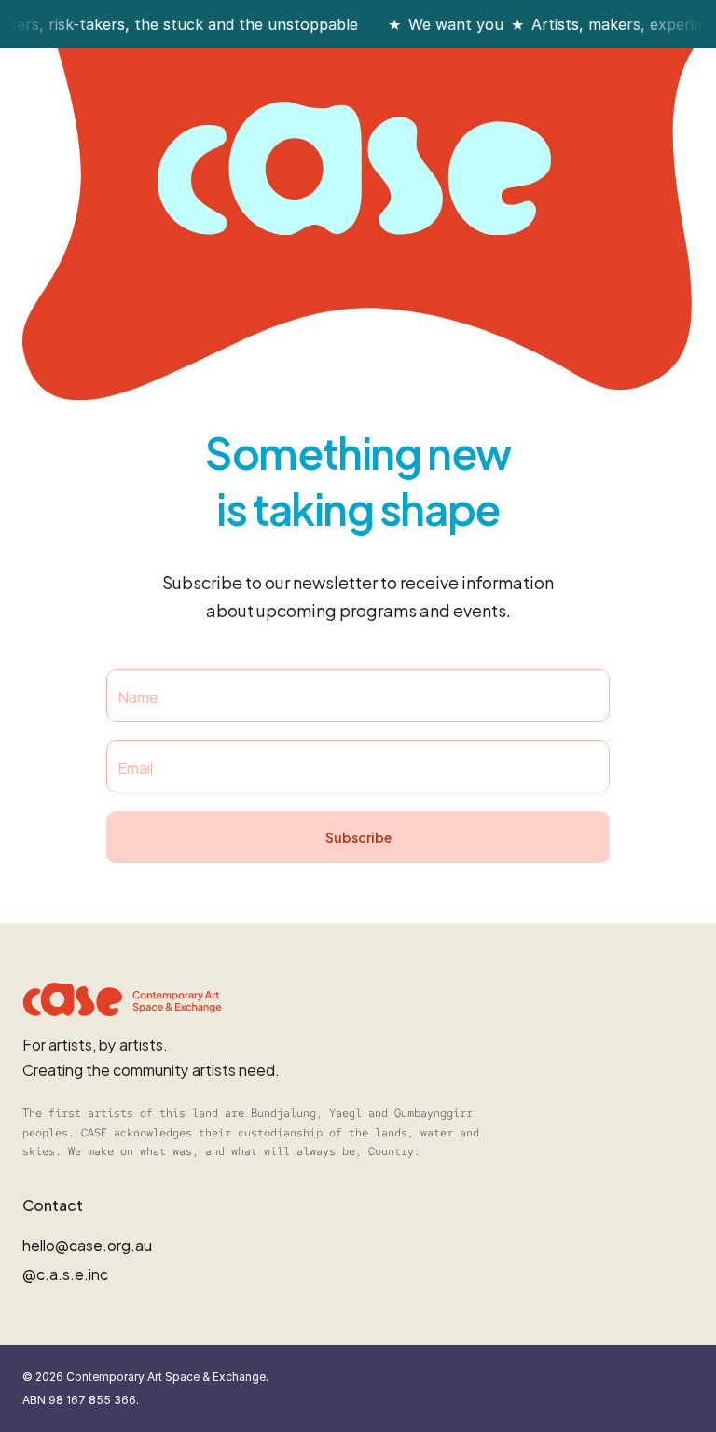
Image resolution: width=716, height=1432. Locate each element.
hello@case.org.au (87, 1244)
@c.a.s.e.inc (65, 1273)
